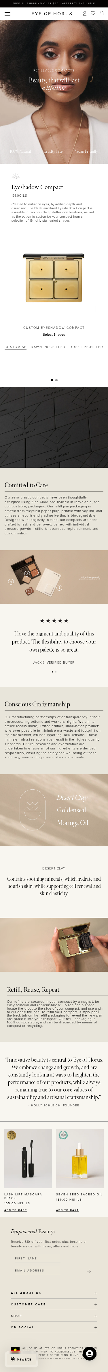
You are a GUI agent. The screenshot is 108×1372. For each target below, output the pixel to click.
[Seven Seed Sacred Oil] (80, 1158)
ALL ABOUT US (26, 1293)
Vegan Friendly (86, 151)
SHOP (16, 1316)
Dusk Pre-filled (86, 347)
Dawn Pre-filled (48, 347)
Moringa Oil (72, 823)
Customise (15, 347)
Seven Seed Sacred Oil (79, 1194)
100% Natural (20, 151)
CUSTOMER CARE (28, 1304)
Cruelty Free (52, 151)
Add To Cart (15, 1210)
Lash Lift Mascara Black (23, 1196)
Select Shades (54, 335)
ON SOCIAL (22, 1327)
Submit (89, 1271)
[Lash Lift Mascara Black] (28, 1158)
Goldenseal (71, 810)
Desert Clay (72, 797)
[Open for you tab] (89, 1354)
